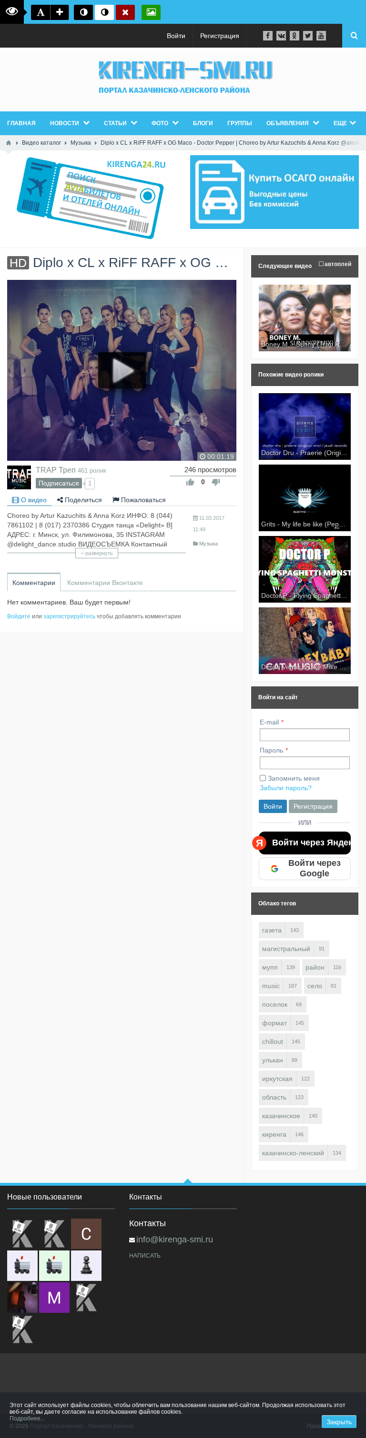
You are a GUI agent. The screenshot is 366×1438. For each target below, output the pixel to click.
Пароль (271, 750)
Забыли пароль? (286, 788)
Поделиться (82, 500)
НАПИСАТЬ (145, 1255)
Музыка (208, 543)
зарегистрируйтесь (69, 616)
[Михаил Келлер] (54, 1297)
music (271, 986)
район (315, 967)
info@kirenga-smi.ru (174, 1239)
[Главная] (8, 142)
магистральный (286, 948)
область (274, 1097)
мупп (270, 967)
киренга (274, 1134)
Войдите (18, 616)
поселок (274, 1004)
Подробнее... (27, 1418)
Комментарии (33, 582)
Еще (340, 123)
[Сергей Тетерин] (86, 1234)
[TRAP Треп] (19, 477)
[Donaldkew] (22, 1234)
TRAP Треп (56, 470)
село (314, 986)
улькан (272, 1060)
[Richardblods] (54, 1234)
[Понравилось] (190, 482)
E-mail (269, 722)
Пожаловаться (142, 500)
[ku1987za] (22, 1265)
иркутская (277, 1078)
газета (272, 930)
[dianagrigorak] (22, 1297)
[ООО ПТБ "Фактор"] (22, 1329)
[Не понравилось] (216, 482)
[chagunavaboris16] (86, 1265)
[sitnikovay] (86, 1297)
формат (274, 1023)
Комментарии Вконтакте (105, 582)
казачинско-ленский (293, 1153)
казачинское (281, 1116)
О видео (33, 500)
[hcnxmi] (54, 1265)
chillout (272, 1041)
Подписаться (59, 483)
